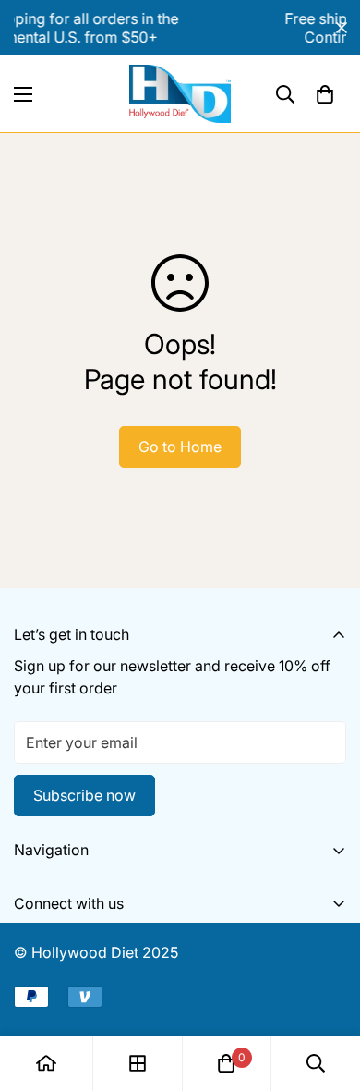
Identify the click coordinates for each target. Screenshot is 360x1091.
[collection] (137, 1063)
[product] (46, 1063)
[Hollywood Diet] (180, 93)
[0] (325, 94)
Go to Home (180, 446)
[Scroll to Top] (326, 993)
